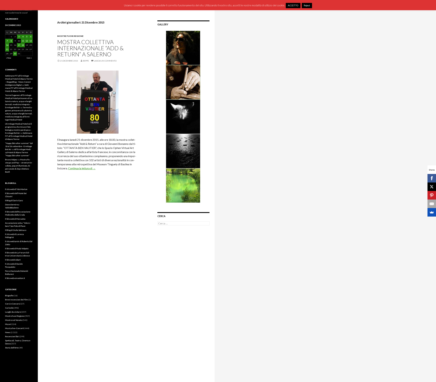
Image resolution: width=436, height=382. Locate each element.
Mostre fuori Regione (70, 36)
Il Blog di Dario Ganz (14, 200)
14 (7, 45)
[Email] (431, 204)
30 (15, 53)
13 (30, 41)
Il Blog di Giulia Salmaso (15, 230)
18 (23, 45)
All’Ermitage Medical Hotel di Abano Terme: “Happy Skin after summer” (18, 152)
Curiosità (9, 308)
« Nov (8, 58)
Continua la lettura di (82, 168)
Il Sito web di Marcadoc (15, 219)
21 (7, 49)
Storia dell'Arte (12, 347)
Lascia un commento (105, 60)
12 (27, 41)
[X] (431, 186)
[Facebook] (431, 178)
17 (19, 45)
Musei (8, 324)
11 (23, 41)
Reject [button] (307, 5)
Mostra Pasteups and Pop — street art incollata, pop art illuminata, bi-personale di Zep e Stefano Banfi (18, 165)
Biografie (9, 295)
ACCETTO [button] (293, 5)
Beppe (86, 60)
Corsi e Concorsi (12, 303)
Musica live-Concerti (14, 328)
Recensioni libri (12, 336)
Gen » (29, 58)
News (7, 332)
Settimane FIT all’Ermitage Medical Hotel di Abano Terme (19, 88)
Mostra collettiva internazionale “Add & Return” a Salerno (90, 48)
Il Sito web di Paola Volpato (16, 248)
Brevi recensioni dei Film (16, 299)
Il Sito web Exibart (13, 259)
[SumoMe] (431, 212)
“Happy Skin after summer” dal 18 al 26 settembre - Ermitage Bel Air (19, 146)
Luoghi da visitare (13, 312)
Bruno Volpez (11, 159)
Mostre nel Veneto (13, 320)
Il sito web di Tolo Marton (16, 189)
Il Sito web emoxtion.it (15, 278)
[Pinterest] (431, 195)
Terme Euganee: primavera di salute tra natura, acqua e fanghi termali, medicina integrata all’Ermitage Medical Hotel (18, 113)
